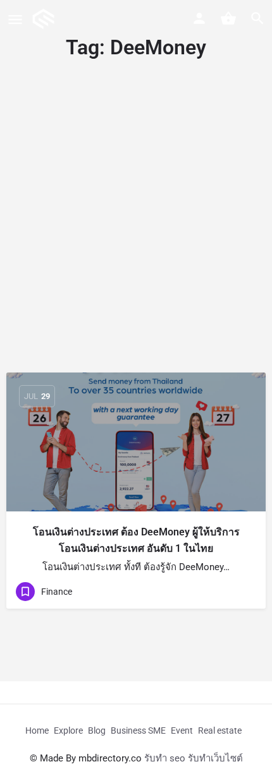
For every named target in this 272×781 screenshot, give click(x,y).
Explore (68, 730)
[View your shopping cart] (228, 18)
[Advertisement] (136, 230)
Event (182, 730)
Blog (97, 730)
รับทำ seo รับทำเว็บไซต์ (193, 758)
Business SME (138, 730)
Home (37, 730)
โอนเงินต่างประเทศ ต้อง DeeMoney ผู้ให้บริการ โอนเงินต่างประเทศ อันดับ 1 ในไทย (136, 540)
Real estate (220, 730)
